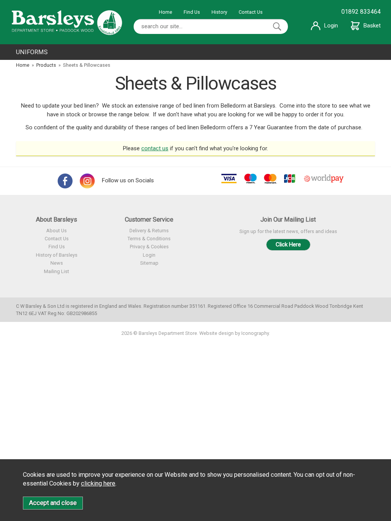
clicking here (98, 483)
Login (331, 25)
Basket (372, 25)
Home (165, 12)
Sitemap (149, 263)
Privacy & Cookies (149, 246)
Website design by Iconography (234, 333)
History (219, 12)
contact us (154, 148)
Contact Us (251, 12)
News (56, 263)
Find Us (192, 12)
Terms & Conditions (149, 238)
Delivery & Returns (149, 230)
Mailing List (56, 271)
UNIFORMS (32, 52)
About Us (56, 230)
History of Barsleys (57, 255)
